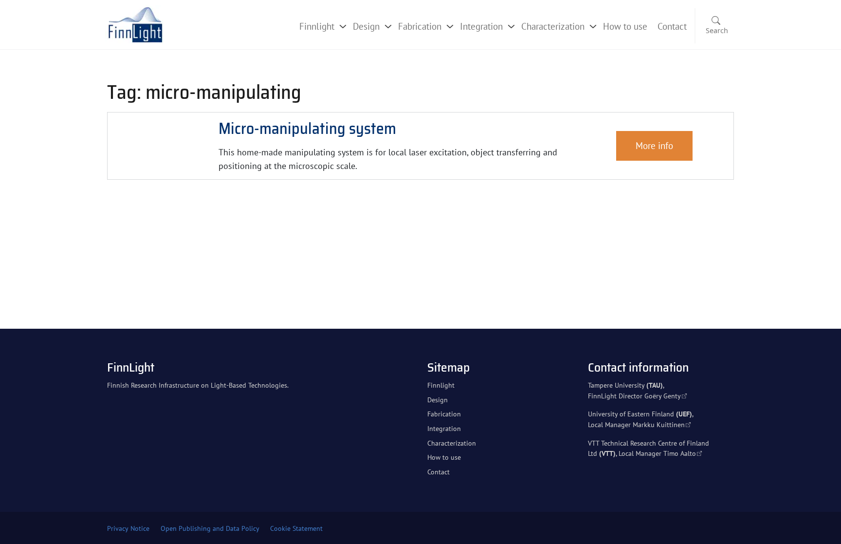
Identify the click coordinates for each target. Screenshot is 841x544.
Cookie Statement (296, 528)
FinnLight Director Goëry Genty (634, 395)
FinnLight (130, 367)
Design (366, 26)
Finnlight (316, 26)
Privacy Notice (128, 528)
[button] (715, 26)
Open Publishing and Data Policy (210, 528)
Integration (481, 26)
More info (654, 145)
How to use (625, 26)
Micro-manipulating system (307, 128)
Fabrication (419, 26)
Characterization (553, 26)
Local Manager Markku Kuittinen (636, 424)
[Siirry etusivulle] (135, 24)
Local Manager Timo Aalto (657, 453)
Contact (672, 26)
